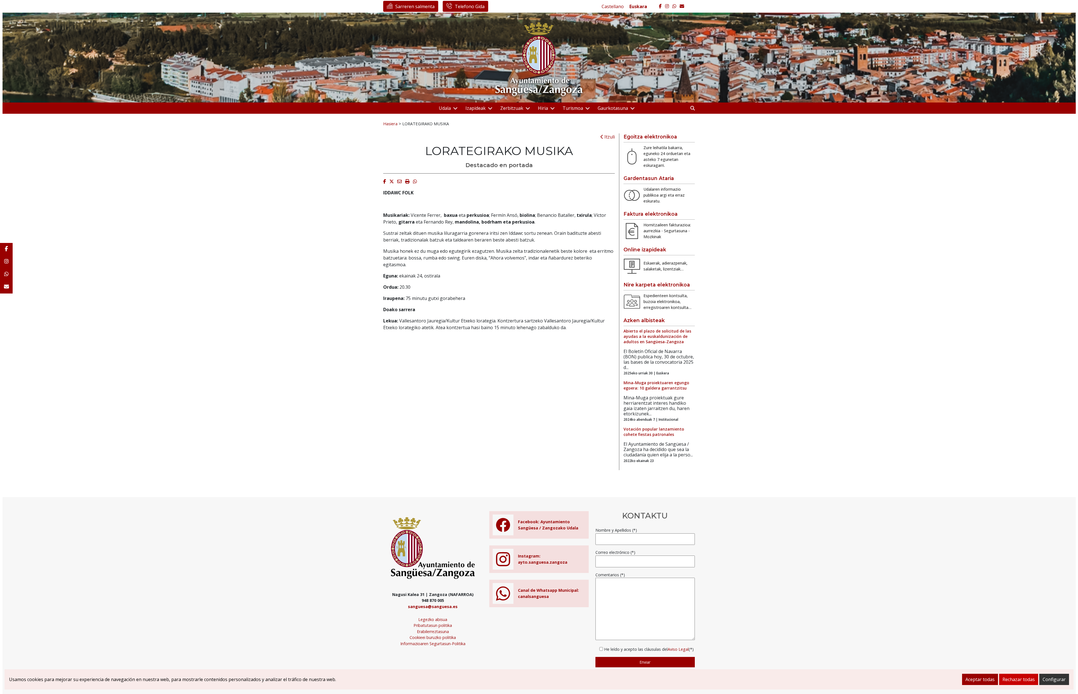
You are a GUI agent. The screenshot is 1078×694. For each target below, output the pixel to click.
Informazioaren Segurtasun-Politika (432, 643)
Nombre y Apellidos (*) (616, 530)
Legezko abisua (432, 619)
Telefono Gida (470, 6)
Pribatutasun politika (433, 625)
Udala (445, 108)
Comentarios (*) (610, 574)
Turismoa (573, 108)
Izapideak (475, 108)
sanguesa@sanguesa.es (433, 606)
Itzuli (609, 137)
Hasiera (390, 123)
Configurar (1054, 679)
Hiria (543, 108)
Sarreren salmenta (415, 6)
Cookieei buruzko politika (433, 637)
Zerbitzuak (511, 108)
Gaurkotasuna (613, 108)
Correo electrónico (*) (615, 552)
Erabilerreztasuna (433, 631)
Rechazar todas (1018, 679)
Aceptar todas (980, 679)
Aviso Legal (678, 649)
